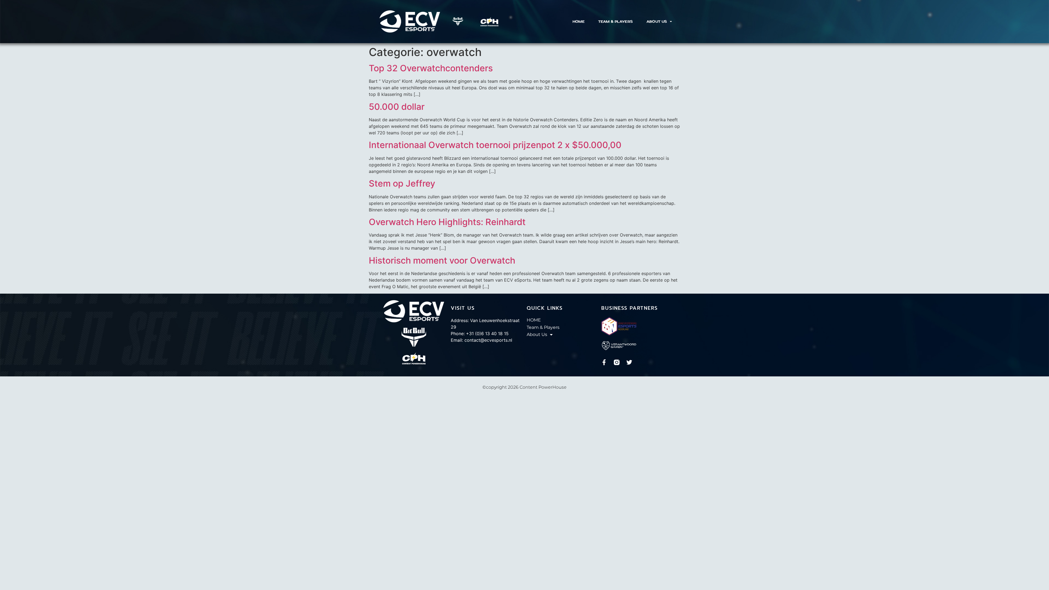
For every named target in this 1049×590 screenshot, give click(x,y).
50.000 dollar (397, 106)
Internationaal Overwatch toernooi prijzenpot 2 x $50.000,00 (495, 145)
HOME (579, 21)
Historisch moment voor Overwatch (442, 260)
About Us (657, 21)
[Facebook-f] (604, 362)
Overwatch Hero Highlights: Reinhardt (447, 222)
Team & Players (615, 21)
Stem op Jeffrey (402, 183)
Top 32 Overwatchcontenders (431, 68)
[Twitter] (629, 362)
